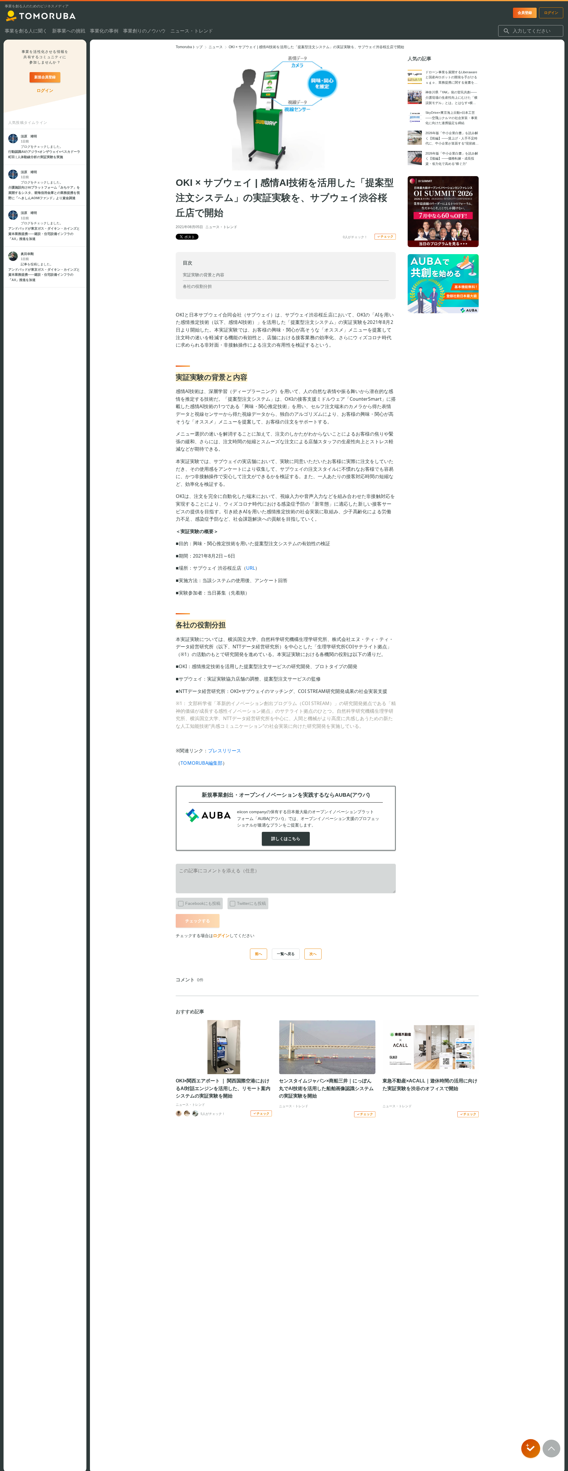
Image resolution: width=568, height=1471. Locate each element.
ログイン (221, 935)
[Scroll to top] (551, 1448)
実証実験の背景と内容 (203, 274)
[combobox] (530, 31)
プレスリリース (224, 750)
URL (250, 568)
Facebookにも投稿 (202, 903)
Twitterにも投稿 (251, 903)
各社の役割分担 (197, 286)
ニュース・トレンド (221, 227)
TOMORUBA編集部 (201, 763)
